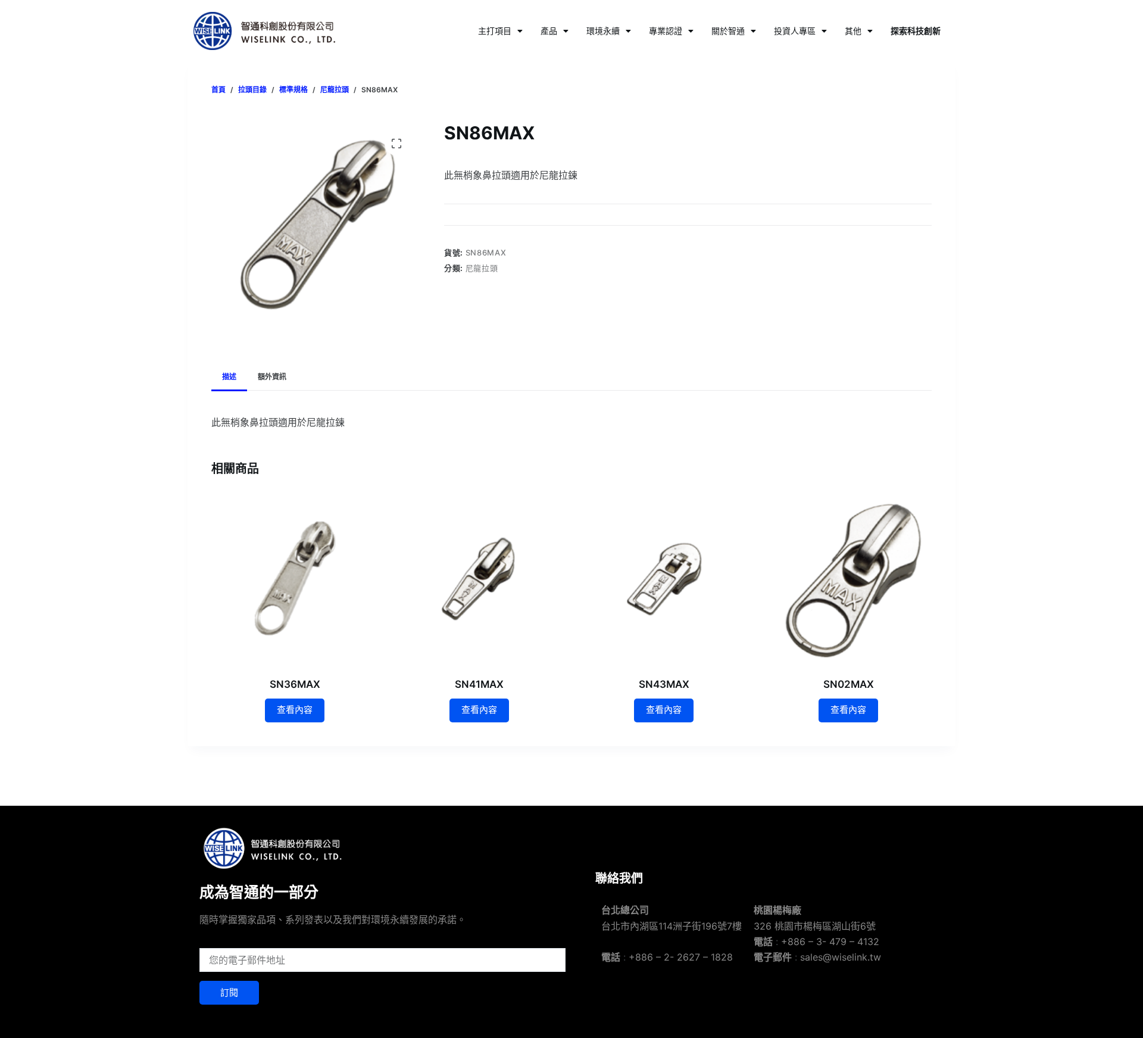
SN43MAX (664, 684)
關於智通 (728, 31)
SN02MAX (848, 684)
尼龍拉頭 (482, 268)
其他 (853, 31)
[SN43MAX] (663, 578)
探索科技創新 (916, 31)
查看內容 (295, 709)
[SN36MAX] (294, 578)
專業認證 (665, 31)
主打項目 (494, 31)
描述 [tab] (229, 376)
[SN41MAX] (479, 578)
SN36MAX (295, 684)
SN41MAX (479, 684)
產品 (549, 31)
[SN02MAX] (848, 578)
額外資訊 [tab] (272, 376)
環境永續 (603, 31)
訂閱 (229, 992)
